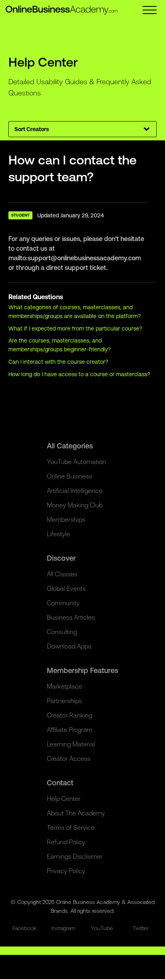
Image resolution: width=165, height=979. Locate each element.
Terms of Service (71, 827)
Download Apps (69, 646)
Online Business (69, 476)
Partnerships (64, 700)
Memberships (66, 519)
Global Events (66, 588)
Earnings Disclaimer (75, 856)
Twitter (141, 928)
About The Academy (76, 813)
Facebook (24, 928)
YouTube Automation (76, 461)
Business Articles (71, 617)
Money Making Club (75, 505)
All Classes (62, 574)
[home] (62, 10)
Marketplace (64, 686)
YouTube (102, 928)
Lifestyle (58, 533)
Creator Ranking (69, 715)
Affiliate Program (70, 729)
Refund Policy (66, 841)
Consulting (62, 631)
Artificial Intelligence (75, 490)
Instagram (63, 928)
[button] (149, 10)
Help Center (63, 798)
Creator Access (69, 758)
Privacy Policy (66, 870)
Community (63, 602)
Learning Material (71, 744)
